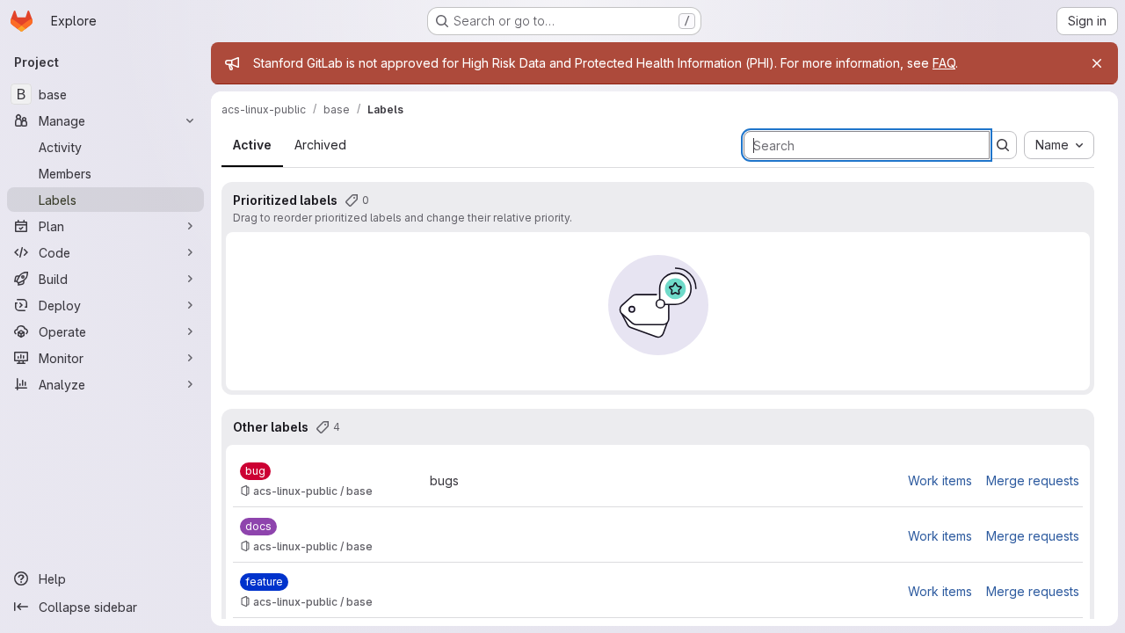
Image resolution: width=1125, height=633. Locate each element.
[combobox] (1059, 145)
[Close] (1096, 63)
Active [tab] (252, 144)
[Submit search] (1003, 145)
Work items (940, 480)
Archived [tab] (320, 144)
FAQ (944, 62)
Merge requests (1032, 480)
